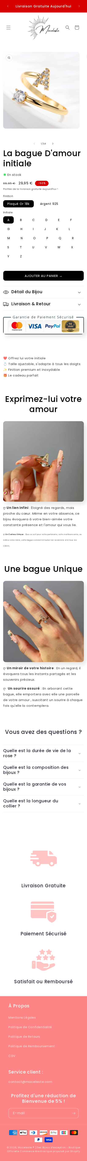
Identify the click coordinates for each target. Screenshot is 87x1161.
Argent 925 (49, 204)
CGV (11, 1056)
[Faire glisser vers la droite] (52, 143)
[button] (8, 27)
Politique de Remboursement (31, 1046)
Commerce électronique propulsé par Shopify (50, 1151)
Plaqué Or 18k (18, 204)
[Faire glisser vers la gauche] (34, 143)
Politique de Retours (24, 1037)
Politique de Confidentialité (30, 1027)
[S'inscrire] (73, 1113)
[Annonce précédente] (7, 6)
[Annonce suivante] (79, 6)
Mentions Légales (22, 1017)
